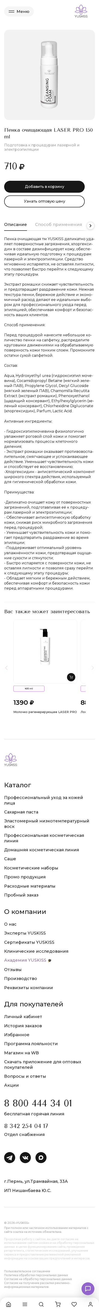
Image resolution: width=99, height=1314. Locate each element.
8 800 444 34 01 (38, 1103)
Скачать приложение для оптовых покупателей (42, 1064)
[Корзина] (57, 1304)
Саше (10, 858)
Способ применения (58, 224)
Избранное (16, 1034)
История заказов (23, 1025)
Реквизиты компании (28, 987)
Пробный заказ (21, 895)
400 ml (29, 688)
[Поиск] (41, 1304)
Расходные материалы (29, 886)
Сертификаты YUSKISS (29, 942)
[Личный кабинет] (90, 1304)
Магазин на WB (21, 1052)
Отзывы (13, 969)
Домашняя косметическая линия (41, 849)
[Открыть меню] (24, 1304)
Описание (15, 224)
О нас (10, 924)
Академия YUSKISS (25, 960)
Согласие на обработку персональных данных (38, 1279)
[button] (71, 677)
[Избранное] (74, 1304)
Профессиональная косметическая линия (44, 838)
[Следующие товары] (92, 668)
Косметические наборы (31, 868)
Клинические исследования (36, 951)
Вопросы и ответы (25, 1076)
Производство (20, 978)
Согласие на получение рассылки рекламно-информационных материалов (37, 1285)
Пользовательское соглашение (27, 1271)
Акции (11, 1085)
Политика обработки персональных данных (36, 1275)
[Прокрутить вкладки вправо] (90, 226)
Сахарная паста (21, 812)
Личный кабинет (23, 1016)
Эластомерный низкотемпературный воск (46, 823)
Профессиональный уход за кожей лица (43, 800)
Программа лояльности (31, 1043)
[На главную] (8, 1304)
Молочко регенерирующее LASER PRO (45, 712)
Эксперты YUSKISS (25, 933)
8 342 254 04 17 (26, 1126)
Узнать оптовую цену (44, 201)
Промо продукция (25, 877)
